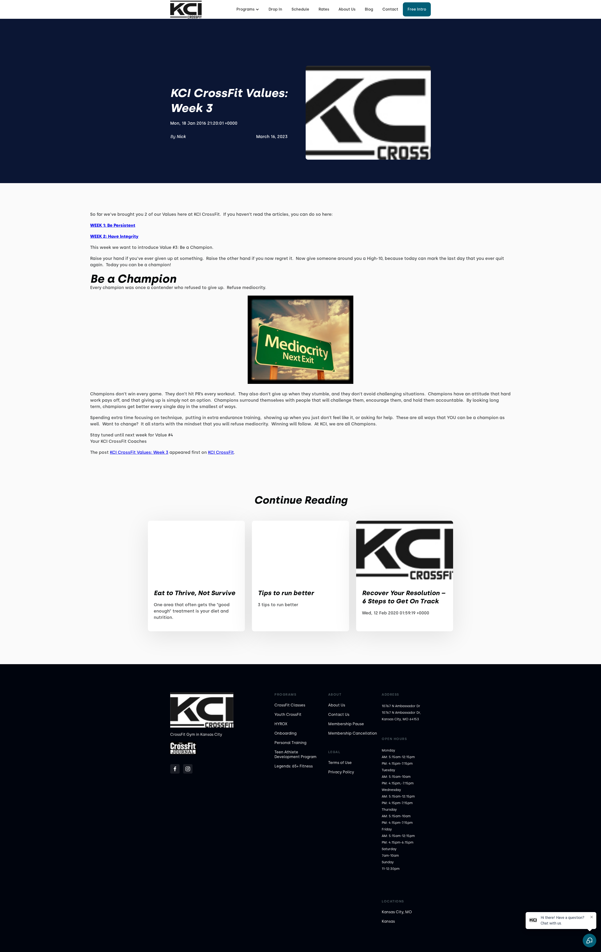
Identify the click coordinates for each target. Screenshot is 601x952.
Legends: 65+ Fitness (293, 766)
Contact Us (338, 714)
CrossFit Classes (289, 705)
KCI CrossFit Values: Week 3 (139, 452)
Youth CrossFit (287, 714)
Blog (369, 9)
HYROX (280, 724)
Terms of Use (340, 762)
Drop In (275, 9)
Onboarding (285, 733)
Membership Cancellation (352, 733)
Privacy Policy (341, 772)
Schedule (300, 9)
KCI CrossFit (221, 452)
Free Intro (417, 9)
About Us (347, 9)
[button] (247, 9)
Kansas (388, 921)
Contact (390, 9)
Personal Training (290, 742)
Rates (324, 9)
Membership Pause (346, 724)
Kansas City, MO (397, 912)
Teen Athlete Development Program (295, 754)
